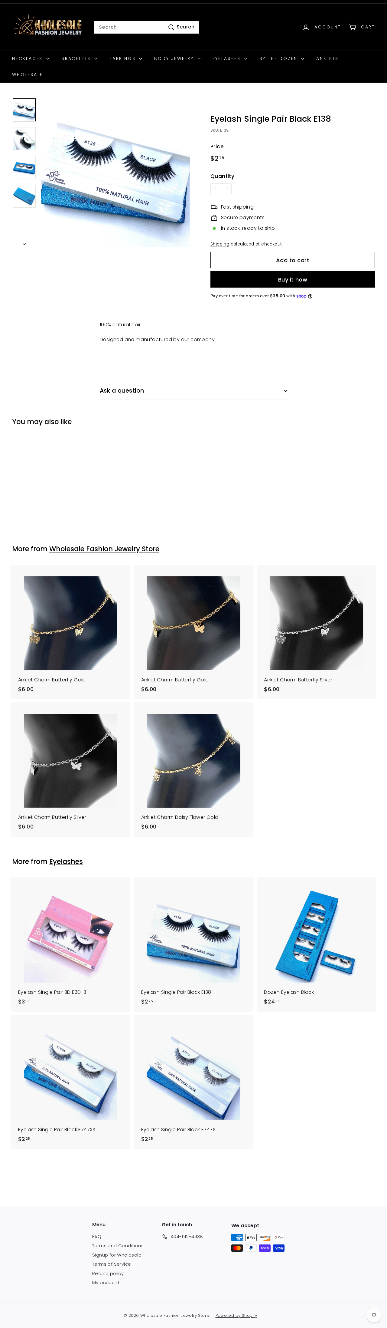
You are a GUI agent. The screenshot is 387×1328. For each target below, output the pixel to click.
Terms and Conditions (118, 1245)
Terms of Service (111, 1264)
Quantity (222, 176)
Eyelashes (228, 58)
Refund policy (108, 1273)
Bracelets (77, 58)
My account (105, 1282)
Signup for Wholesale (116, 1255)
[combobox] (146, 27)
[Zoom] (115, 172)
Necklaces (28, 58)
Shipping (219, 244)
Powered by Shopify (236, 1315)
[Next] (24, 242)
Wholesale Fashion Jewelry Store (104, 549)
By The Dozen (279, 58)
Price (217, 146)
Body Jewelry (175, 58)
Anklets (327, 58)
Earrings (123, 58)
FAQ (96, 1236)
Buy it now (292, 279)
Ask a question (122, 391)
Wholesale (27, 74)
